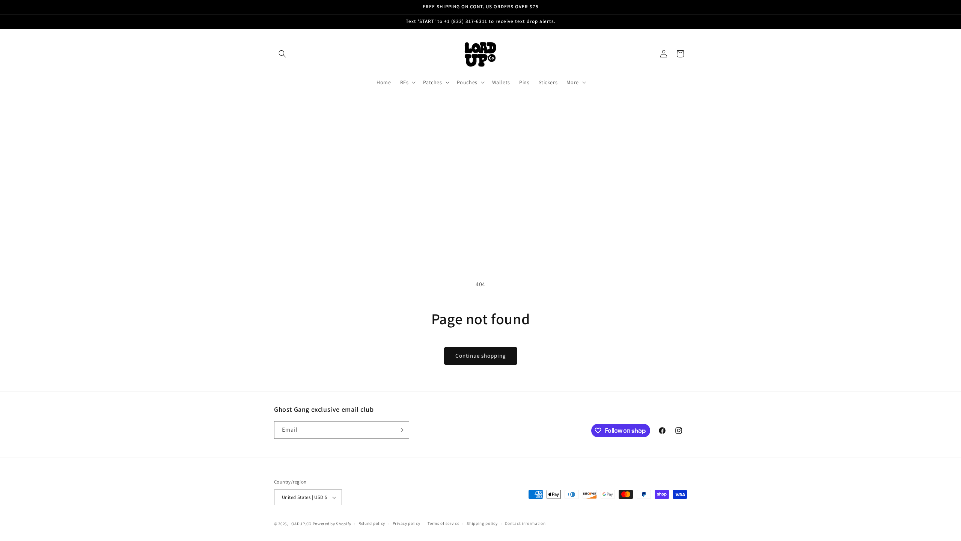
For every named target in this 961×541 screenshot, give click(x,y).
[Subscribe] (400, 430)
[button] (282, 53)
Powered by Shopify (332, 523)
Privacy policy (406, 523)
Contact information (525, 523)
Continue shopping (480, 355)
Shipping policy (482, 523)
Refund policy (371, 523)
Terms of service (443, 523)
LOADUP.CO (300, 523)
